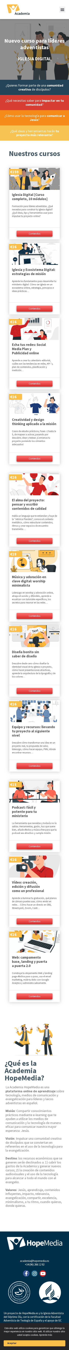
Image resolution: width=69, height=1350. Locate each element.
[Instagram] (34, 1273)
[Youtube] (43, 1273)
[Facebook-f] (26, 1273)
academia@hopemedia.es (34, 1261)
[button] (62, 10)
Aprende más (45, 1334)
